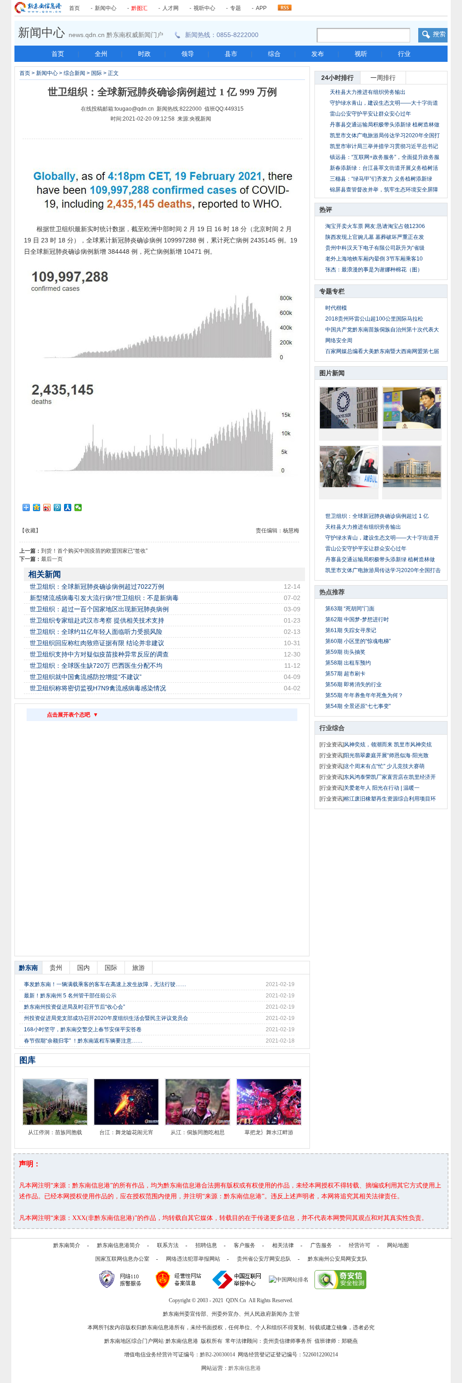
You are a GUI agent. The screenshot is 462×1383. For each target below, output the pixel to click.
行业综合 (332, 727)
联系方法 (168, 1245)
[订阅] (284, 5)
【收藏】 (30, 530)
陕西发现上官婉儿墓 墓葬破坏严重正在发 (374, 237)
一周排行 (383, 77)
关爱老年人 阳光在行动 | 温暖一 (382, 788)
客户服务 (244, 1245)
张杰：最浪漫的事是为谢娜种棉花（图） (374, 269)
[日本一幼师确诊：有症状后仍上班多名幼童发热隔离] (412, 408)
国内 (83, 967)
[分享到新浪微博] (47, 507)
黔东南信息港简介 (118, 1245)
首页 (74, 8)
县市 (231, 53)
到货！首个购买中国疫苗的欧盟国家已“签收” (94, 551)
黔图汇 (139, 8)
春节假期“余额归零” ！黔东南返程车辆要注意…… (83, 1041)
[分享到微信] (78, 507)
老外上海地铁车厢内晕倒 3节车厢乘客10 (374, 259)
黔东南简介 (66, 1245)
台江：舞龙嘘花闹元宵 (126, 1132)
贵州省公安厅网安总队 (264, 1259)
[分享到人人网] (68, 507)
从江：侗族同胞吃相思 (198, 1132)
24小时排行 (337, 77)
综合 (274, 53)
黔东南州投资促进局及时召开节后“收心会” (74, 1007)
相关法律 (283, 1245)
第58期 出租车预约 (348, 663)
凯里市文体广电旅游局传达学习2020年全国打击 (383, 570)
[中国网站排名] (289, 1279)
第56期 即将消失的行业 (353, 684)
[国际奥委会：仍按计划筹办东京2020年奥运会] (349, 408)
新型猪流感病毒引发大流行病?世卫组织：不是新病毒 (104, 597)
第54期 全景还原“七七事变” (358, 706)
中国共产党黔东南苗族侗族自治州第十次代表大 (382, 329)
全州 (101, 53)
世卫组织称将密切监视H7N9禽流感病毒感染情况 (98, 688)
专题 (235, 8)
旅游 (138, 967)
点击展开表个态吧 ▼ (72, 715)
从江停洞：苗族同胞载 (55, 1132)
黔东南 (28, 967)
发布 (317, 53)
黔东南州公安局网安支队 (337, 1259)
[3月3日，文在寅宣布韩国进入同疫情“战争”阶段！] (349, 466)
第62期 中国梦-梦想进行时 (357, 619)
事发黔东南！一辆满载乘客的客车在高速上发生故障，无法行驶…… (105, 984)
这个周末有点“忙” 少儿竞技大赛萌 (384, 766)
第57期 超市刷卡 (345, 674)
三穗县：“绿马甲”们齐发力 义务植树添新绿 (381, 179)
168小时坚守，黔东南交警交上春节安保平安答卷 (83, 1029)
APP (261, 8)
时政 (144, 53)
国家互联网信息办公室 (122, 1259)
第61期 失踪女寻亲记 (350, 630)
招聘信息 (206, 1245)
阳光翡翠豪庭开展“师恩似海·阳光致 (386, 755)
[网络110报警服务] (121, 1279)
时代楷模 (336, 308)
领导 (187, 53)
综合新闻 (74, 73)
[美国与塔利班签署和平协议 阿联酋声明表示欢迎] (412, 466)
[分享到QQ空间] (37, 507)
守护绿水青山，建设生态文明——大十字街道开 (382, 538)
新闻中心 (105, 8)
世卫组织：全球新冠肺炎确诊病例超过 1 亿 (377, 516)
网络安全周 (338, 340)
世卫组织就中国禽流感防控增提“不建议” (86, 676)
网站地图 (398, 1245)
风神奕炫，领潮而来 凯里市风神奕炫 (388, 744)
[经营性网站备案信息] (179, 1279)
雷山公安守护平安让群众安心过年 (370, 114)
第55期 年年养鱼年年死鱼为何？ (364, 695)
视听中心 (204, 8)
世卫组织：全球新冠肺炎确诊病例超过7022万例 (97, 586)
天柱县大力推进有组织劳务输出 (368, 92)
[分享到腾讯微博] (57, 507)
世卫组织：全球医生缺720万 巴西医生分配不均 (96, 665)
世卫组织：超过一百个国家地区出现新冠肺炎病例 (99, 609)
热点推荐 (332, 592)
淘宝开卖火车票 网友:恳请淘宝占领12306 (375, 226)
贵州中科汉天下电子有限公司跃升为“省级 (375, 248)
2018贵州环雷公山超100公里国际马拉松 (374, 319)
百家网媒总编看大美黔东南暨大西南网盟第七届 (382, 351)
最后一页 (52, 559)
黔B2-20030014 (217, 1354)
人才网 (170, 8)
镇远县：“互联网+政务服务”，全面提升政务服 (384, 157)
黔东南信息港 (244, 1368)
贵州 (56, 967)
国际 (96, 73)
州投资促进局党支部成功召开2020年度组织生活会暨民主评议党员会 (106, 1018)
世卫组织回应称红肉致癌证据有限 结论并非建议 (97, 643)
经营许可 (359, 1245)
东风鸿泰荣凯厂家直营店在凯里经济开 (390, 777)
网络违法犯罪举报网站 (193, 1259)
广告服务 (321, 1245)
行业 (404, 53)
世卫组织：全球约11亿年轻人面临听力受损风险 (96, 631)
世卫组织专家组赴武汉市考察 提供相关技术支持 (97, 620)
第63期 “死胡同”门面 (349, 608)
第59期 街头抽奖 (345, 652)
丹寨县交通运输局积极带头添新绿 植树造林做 (380, 559)
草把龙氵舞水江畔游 (269, 1132)
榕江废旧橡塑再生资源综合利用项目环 (390, 799)
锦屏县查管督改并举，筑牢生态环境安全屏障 (384, 189)
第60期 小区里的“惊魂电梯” (358, 641)
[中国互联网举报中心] (237, 1279)
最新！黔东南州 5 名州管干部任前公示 (70, 995)
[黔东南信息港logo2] (38, 8)
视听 (361, 53)
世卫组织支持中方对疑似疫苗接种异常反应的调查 (99, 654)
